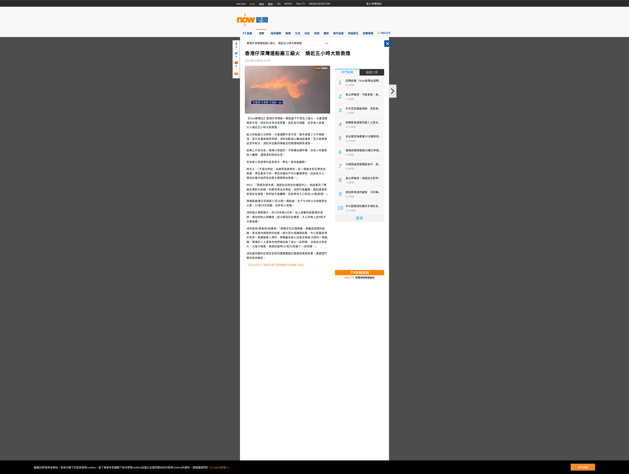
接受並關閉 (583, 467)
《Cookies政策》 (217, 467)
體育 (270, 4)
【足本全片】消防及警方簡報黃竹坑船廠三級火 (276, 265)
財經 (261, 4)
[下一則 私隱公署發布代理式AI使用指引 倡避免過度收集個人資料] (392, 91)
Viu (278, 3)
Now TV (300, 3)
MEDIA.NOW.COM (319, 3)
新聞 (252, 4)
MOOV (288, 3)
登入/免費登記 (374, 3)
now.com (241, 3)
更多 (359, 218)
